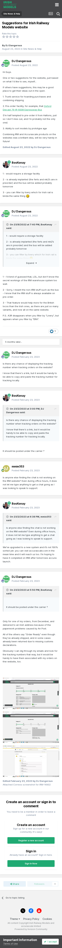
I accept (51, 941)
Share (15, 884)
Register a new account (31, 840)
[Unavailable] (31, 693)
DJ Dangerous (14, 45)
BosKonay (46, 224)
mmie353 (45, 516)
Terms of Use (10, 943)
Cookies (47, 918)
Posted (25, 65)
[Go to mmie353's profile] (6, 468)
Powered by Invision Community (31, 929)
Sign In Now (31, 863)
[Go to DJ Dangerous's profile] (6, 63)
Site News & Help (32, 48)
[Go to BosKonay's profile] (6, 164)
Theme (14, 918)
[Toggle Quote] (7, 224)
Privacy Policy (31, 918)
